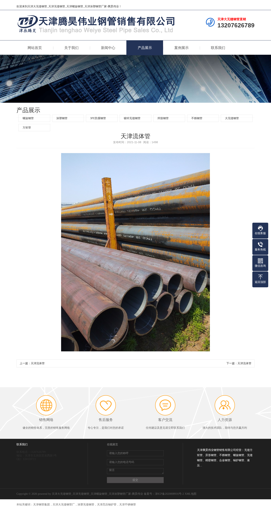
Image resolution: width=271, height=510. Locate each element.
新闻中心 (108, 48)
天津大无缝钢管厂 (64, 504)
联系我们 (218, 48)
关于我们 (71, 48)
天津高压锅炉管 (106, 504)
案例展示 (181, 48)
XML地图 (190, 493)
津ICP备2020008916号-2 (169, 493)
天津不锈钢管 (127, 504)
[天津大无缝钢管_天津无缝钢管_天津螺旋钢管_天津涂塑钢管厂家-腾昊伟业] (96, 24)
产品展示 (145, 48)
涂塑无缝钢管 (86, 504)
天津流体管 (38, 363)
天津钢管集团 (41, 504)
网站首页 (35, 48)
